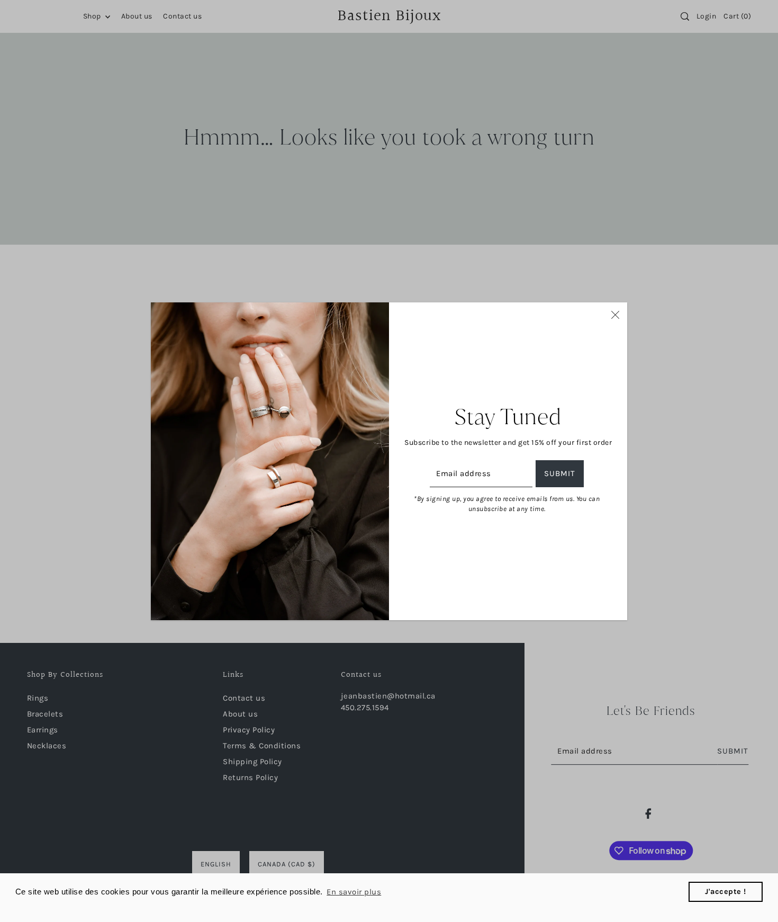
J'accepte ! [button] (725, 891)
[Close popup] (615, 314)
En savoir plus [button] (354, 892)
